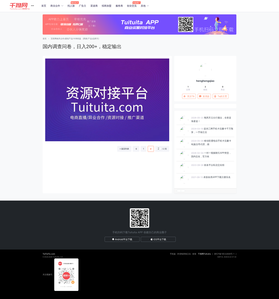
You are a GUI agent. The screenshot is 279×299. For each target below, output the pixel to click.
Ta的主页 (222, 96)
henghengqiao (205, 80)
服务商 (119, 5)
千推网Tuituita (204, 254)
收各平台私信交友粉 (214, 166)
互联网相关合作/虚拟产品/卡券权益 (66, 38)
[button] (23, 6)
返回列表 (125, 149)
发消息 (206, 96)
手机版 (173, 254)
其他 (143, 5)
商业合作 (55, 5)
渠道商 (94, 5)
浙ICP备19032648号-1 (224, 254)
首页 (43, 5)
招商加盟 (106, 5)
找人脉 (71, 5)
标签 (194, 254)
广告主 (82, 5)
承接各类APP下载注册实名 (217, 178)
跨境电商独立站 (184, 254)
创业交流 (132, 5)
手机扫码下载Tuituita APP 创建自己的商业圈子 (139, 232)
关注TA (190, 96)
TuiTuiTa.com (49, 254)
